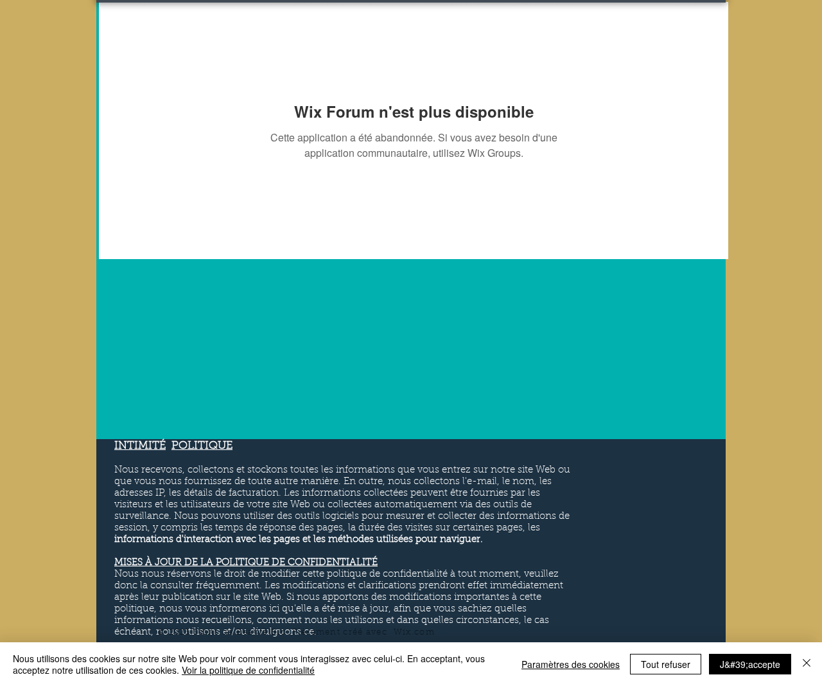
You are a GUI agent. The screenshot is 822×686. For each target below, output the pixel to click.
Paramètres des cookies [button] (570, 664)
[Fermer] (806, 664)
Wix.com (414, 632)
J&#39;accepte (750, 664)
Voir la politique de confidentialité (248, 669)
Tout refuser (665, 664)
